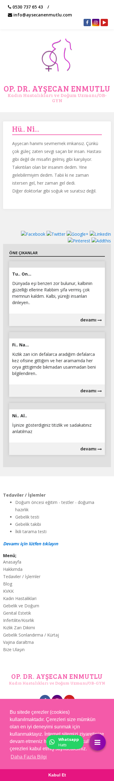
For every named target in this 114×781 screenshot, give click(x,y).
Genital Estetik (17, 613)
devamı (89, 320)
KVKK (8, 591)
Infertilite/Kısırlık (18, 620)
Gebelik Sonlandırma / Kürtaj (31, 635)
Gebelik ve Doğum (21, 606)
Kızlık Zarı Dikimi (19, 627)
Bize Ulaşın (14, 649)
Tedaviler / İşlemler (21, 576)
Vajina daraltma (18, 642)
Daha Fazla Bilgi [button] (29, 756)
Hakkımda (12, 569)
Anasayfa (12, 562)
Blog (7, 584)
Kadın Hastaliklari (19, 598)
